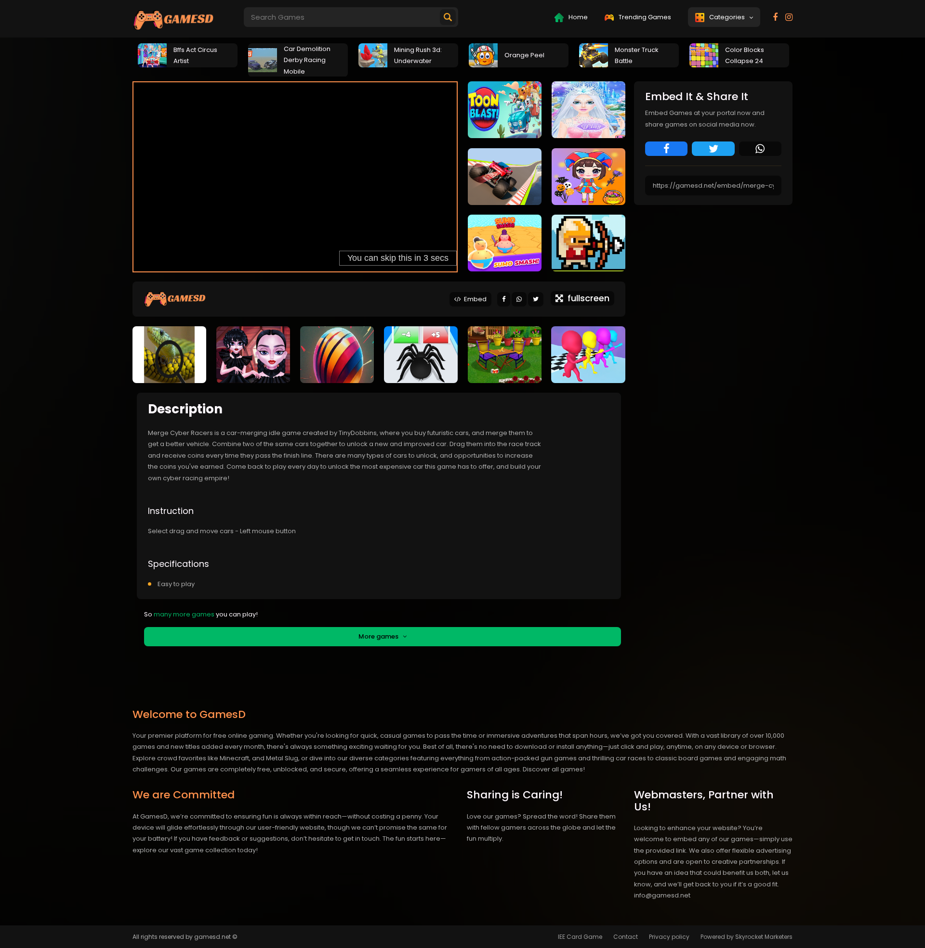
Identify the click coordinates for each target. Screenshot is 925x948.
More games (380, 636)
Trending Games (644, 17)
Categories (728, 17)
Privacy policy (669, 937)
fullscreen (586, 298)
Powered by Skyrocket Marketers (746, 937)
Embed (474, 299)
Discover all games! (554, 769)
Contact (625, 937)
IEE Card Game (580, 937)
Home (577, 17)
